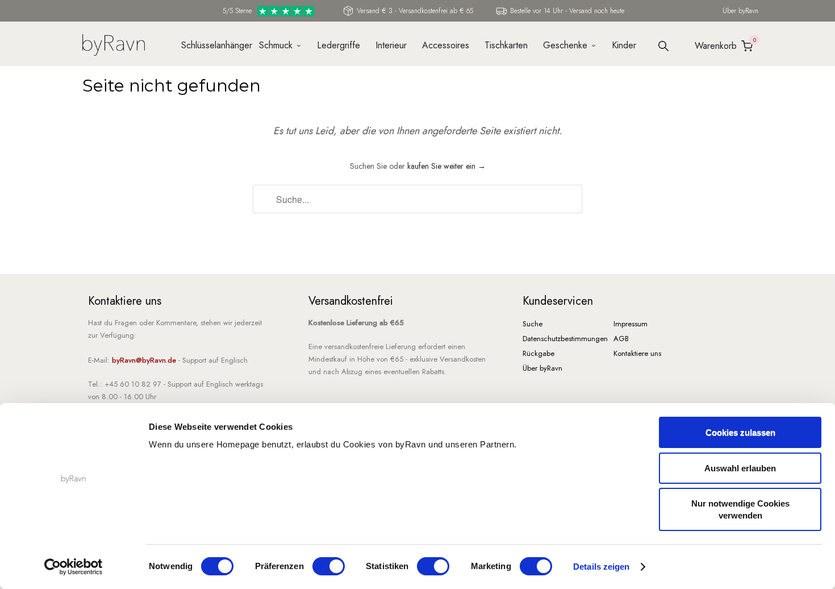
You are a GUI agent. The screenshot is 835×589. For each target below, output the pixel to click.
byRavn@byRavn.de (144, 360)
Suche (532, 323)
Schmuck (276, 45)
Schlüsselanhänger (212, 45)
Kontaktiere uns (637, 353)
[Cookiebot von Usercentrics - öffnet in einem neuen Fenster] (73, 566)
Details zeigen (601, 566)
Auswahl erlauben (740, 468)
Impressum (630, 323)
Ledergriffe (338, 45)
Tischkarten (506, 45)
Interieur (391, 45)
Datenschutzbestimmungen (565, 338)
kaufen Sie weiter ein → (446, 166)
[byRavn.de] (113, 43)
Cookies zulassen (740, 432)
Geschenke (565, 45)
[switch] (328, 566)
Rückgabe (538, 353)
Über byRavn (740, 10)
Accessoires (445, 45)
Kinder (624, 45)
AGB (621, 338)
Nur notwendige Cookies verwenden (740, 509)
